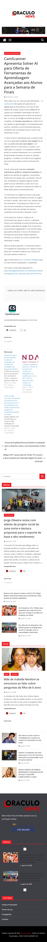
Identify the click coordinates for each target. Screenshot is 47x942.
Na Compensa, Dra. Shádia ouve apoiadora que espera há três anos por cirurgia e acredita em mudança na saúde (30, 611)
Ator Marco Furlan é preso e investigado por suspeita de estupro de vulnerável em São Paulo (29, 739)
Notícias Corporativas (12, 53)
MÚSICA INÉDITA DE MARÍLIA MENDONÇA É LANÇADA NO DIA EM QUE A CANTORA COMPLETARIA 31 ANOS (30, 773)
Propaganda (6, 914)
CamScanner (8, 104)
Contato (5, 919)
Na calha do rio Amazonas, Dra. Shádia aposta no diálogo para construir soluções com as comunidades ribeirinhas (30, 628)
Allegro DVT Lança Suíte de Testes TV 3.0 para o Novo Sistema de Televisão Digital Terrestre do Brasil (22, 458)
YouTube (26, 260)
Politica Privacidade (9, 905)
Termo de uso (7, 909)
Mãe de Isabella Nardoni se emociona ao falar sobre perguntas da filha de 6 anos (22, 683)
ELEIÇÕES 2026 (9, 515)
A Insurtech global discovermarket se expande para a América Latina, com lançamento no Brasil (25, 445)
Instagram (35, 260)
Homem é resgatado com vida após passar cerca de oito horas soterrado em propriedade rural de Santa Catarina (30, 756)
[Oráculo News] (4, 40)
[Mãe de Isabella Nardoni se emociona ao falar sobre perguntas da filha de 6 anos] (23, 659)
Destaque (15, 674)
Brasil (7, 674)
